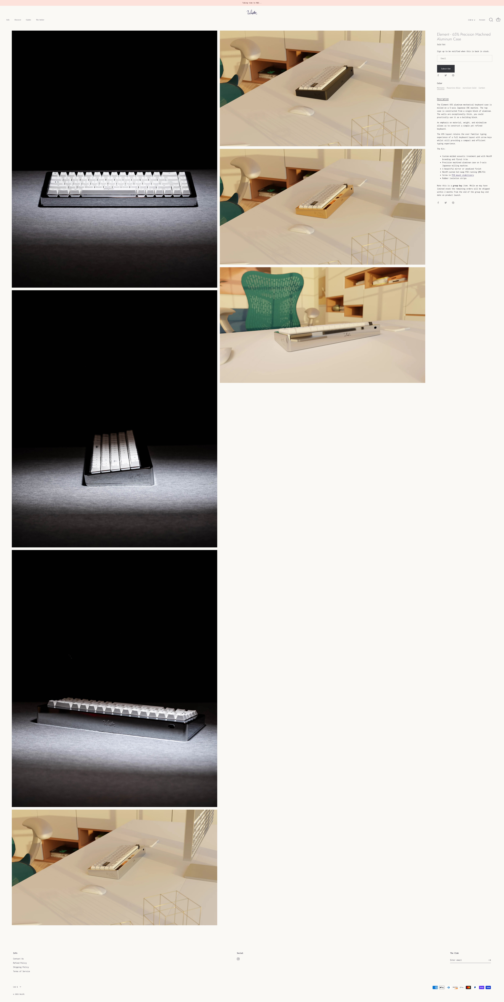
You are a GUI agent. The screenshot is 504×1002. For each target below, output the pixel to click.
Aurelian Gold (469, 88)
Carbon (482, 88)
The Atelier (40, 20)
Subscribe (446, 69)
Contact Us (18, 959)
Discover (18, 20)
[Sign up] (489, 960)
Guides (28, 20)
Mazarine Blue (453, 88)
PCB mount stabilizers (463, 175)
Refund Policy (20, 963)
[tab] (444, 99)
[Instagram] (238, 959)
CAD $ (470, 20)
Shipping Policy (21, 967)
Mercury (440, 88)
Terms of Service (21, 971)
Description (443, 99)
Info (7, 20)
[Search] (491, 20)
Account (482, 20)
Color (439, 83)
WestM (22, 994)
